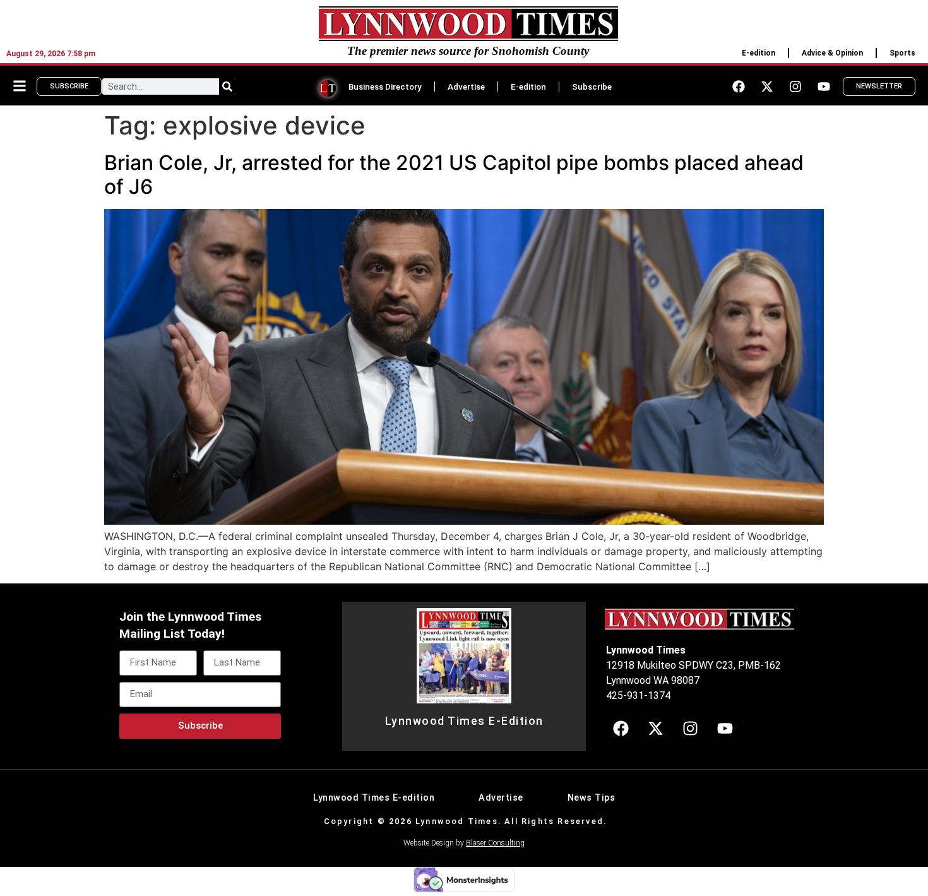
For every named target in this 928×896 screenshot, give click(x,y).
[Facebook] (738, 86)
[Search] (227, 86)
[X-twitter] (767, 86)
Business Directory (385, 86)
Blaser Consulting (495, 843)
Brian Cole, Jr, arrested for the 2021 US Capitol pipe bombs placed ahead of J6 (454, 174)
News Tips (592, 797)
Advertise (466, 86)
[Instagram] (795, 86)
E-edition (758, 53)
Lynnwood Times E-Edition (464, 721)
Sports (902, 53)
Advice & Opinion (832, 53)
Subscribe (592, 86)
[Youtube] (823, 86)
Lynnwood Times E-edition (373, 797)
